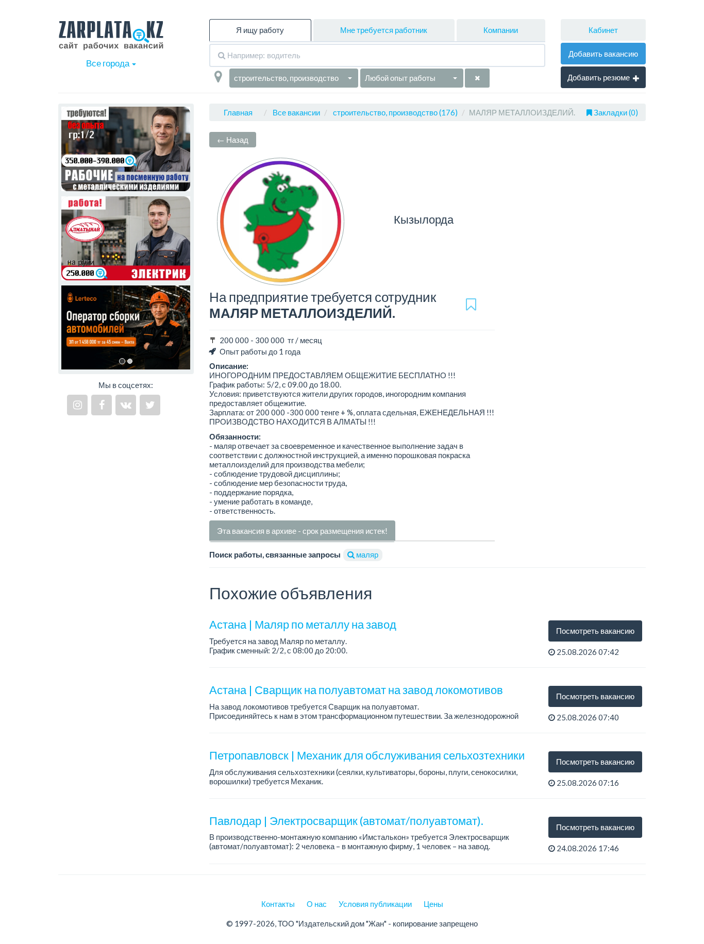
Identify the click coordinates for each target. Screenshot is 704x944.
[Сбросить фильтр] (477, 78)
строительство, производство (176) (395, 112)
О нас (317, 903)
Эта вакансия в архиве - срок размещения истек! (302, 530)
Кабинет (603, 30)
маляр (366, 554)
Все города (108, 63)
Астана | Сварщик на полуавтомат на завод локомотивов (356, 690)
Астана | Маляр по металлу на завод (302, 624)
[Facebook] (101, 405)
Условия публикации (375, 903)
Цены (433, 903)
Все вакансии (296, 112)
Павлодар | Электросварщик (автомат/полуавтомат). (346, 821)
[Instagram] (77, 405)
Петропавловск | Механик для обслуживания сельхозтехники (367, 755)
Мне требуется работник (383, 30)
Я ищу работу (260, 30)
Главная (238, 112)
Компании (500, 30)
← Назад (232, 139)
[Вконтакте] (125, 405)
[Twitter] (150, 405)
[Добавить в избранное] (471, 305)
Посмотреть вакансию (595, 630)
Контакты (278, 903)
